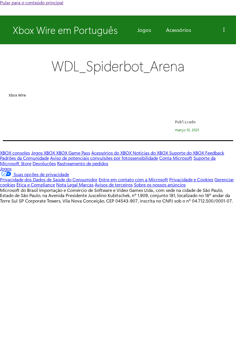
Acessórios (178, 29)
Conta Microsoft (175, 158)
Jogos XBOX (43, 153)
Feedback (214, 153)
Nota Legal (67, 185)
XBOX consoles (15, 153)
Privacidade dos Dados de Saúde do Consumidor (49, 179)
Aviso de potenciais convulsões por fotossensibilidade (104, 158)
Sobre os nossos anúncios (160, 185)
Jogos (144, 29)
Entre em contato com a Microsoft (133, 179)
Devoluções (44, 163)
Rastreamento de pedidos (82, 163)
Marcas (86, 185)
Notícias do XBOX (151, 153)
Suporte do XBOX (187, 153)
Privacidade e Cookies (191, 179)
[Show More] (224, 29)
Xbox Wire (17, 95)
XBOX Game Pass (73, 153)
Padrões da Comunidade (24, 158)
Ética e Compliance (35, 185)
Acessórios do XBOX (112, 153)
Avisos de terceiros (114, 185)
